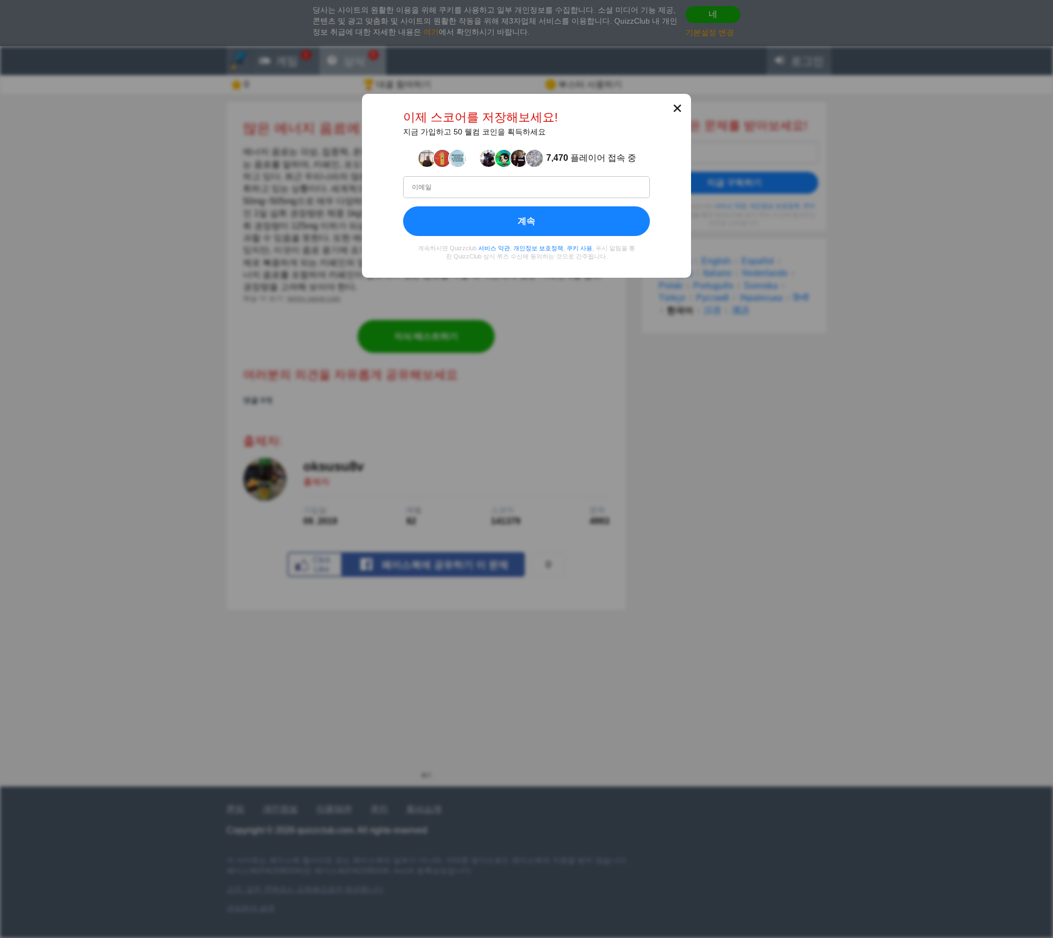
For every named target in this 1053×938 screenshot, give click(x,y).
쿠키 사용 (579, 248)
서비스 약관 (494, 248)
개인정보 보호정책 (538, 248)
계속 (526, 221)
